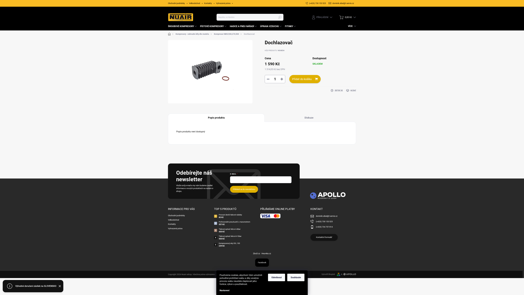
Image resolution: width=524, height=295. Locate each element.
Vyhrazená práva (223, 3)
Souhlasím (296, 277)
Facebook (262, 262)
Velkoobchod (194, 3)
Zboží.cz (256, 253)
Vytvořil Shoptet (328, 274)
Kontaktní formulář (324, 237)
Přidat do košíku (302, 79)
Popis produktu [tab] (216, 117)
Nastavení (224, 290)
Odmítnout (276, 277)
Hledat (280, 17)
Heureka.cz (266, 253)
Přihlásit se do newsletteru (244, 189)
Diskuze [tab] (309, 117)
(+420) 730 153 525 (324, 221)
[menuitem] (182, 26)
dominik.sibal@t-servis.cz (326, 216)
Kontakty (208, 3)
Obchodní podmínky (176, 3)
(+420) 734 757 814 (324, 227)
